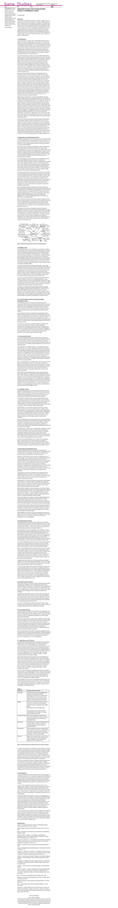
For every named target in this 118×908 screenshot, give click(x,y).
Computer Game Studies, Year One (29, 824)
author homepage (8, 27)
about (18, 6)
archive (31, 6)
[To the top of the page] (33, 895)
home (5, 6)
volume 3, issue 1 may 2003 (54, 4)
